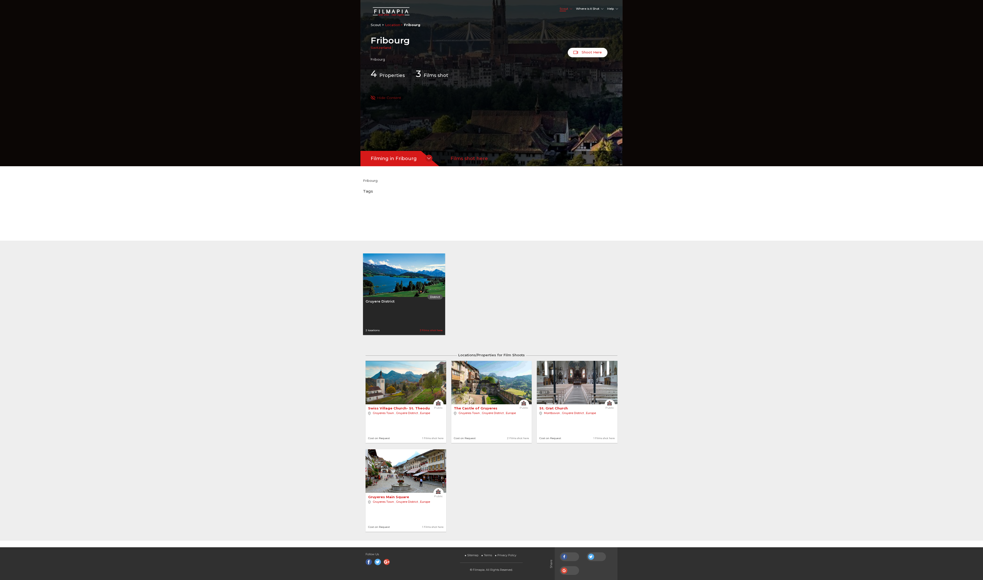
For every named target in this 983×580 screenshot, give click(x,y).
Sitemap (471, 555)
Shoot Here (591, 52)
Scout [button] (564, 8)
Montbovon (552, 413)
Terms (486, 555)
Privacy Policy (505, 555)
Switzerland (381, 48)
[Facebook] (369, 562)
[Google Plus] (386, 562)
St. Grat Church (554, 408)
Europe (425, 413)
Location (392, 25)
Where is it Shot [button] (587, 8)
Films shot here (469, 158)
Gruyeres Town (383, 413)
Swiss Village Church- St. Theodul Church (407, 408)
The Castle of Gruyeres (476, 408)
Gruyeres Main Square (389, 497)
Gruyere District (380, 301)
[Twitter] (378, 562)
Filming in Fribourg (394, 158)
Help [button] (610, 8)
